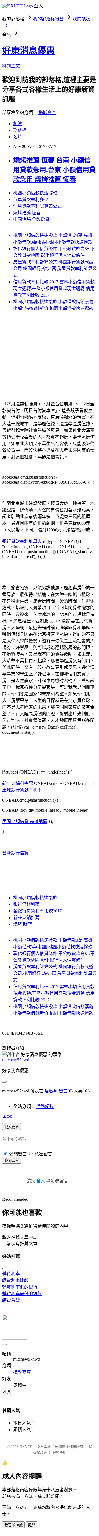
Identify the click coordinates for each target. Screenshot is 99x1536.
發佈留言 (11, 1160)
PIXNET (25, 1447)
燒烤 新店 (22, 924)
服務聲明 (59, 1452)
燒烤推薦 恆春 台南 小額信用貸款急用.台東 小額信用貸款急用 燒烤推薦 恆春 (54, 170)
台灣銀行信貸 (15, 853)
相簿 (17, 123)
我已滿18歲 (13, 1525)
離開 (31, 1525)
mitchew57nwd (15, 1059)
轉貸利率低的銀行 (19, 1287)
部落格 (19, 130)
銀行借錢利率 (26, 904)
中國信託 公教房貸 (31, 219)
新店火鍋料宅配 (17, 783)
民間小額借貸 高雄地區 (24, 821)
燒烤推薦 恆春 (27, 212)
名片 (17, 136)
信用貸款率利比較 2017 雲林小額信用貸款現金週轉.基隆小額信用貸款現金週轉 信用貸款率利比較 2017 (54, 288)
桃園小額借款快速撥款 (35, 193)
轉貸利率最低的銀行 (22, 1293)
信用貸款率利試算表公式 (37, 206)
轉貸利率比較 (15, 1280)
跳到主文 (11, 66)
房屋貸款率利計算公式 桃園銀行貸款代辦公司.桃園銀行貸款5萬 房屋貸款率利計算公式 (55, 269)
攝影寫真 (47, 112)
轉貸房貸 (11, 1300)
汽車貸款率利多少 (30, 199)
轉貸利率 (11, 1273)
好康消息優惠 (28, 51)
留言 (63, 1091)
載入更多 (11, 1127)
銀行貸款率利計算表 (22, 541)
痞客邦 (51, 1091)
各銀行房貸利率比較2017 (37, 911)
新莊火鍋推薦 (26, 917)
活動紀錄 (45, 1106)
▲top (7, 1116)
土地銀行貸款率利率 (22, 790)
